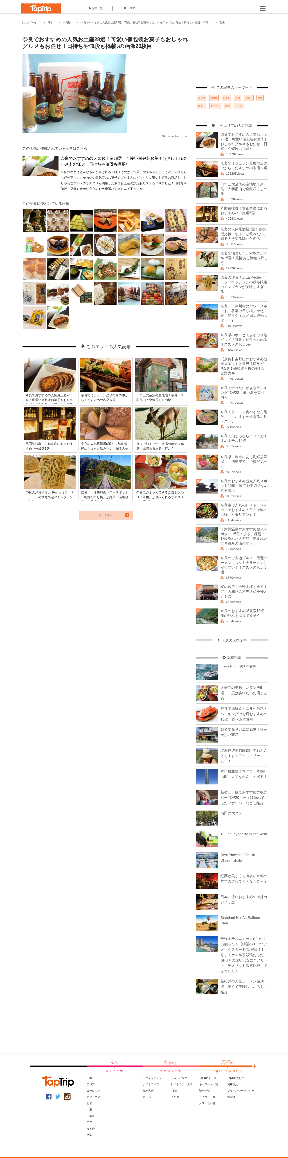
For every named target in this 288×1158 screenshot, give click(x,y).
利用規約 (232, 1084)
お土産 (214, 98)
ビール (238, 106)
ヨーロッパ (93, 1090)
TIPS (174, 1090)
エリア (131, 8)
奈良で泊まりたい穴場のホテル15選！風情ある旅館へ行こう (244, 258)
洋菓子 (201, 106)
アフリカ (92, 1122)
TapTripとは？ (236, 1078)
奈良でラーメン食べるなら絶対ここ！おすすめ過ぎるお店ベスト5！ (243, 416)
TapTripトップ (207, 1078)
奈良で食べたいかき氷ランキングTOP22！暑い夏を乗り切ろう (243, 392)
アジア (91, 1084)
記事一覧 (97, 8)
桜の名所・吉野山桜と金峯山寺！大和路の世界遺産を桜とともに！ (243, 591)
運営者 (231, 1097)
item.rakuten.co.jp (177, 136)
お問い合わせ (207, 1103)
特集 (89, 1134)
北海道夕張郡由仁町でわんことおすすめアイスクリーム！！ (243, 755)
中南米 (91, 1115)
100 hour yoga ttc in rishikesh (243, 834)
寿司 (227, 106)
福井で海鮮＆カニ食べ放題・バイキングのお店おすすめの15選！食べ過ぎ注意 (243, 714)
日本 (50, 22)
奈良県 (67, 22)
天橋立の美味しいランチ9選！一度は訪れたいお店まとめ (243, 693)
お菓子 (226, 98)
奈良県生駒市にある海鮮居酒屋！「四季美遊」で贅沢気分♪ (243, 461)
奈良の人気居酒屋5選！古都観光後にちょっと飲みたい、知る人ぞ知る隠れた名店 (243, 234)
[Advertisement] (232, 57)
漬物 (260, 98)
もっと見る (105, 515)
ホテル (147, 1097)
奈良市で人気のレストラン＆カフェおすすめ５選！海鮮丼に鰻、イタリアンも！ (243, 509)
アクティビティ (152, 1078)
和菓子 (248, 98)
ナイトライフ (151, 1084)
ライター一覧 (207, 1097)
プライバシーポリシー (240, 1090)
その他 (175, 1097)
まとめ (91, 1128)
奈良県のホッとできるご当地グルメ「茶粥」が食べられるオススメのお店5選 (243, 339)
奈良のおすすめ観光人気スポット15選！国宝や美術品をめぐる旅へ (244, 485)
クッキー (215, 106)
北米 (89, 1103)
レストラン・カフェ (183, 1084)
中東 (89, 1109)
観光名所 (148, 1090)
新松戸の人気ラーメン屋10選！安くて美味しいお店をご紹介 (243, 986)
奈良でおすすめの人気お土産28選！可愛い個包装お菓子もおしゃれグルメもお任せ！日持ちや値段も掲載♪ (145, 22)
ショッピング (179, 1078)
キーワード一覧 (208, 1084)
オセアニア (93, 1097)
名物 (237, 98)
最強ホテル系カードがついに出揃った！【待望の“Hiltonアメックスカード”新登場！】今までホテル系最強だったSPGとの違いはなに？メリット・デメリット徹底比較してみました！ (244, 955)
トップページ (29, 22)
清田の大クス (231, 813)
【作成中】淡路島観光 (238, 667)
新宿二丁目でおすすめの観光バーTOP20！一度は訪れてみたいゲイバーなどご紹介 (243, 797)
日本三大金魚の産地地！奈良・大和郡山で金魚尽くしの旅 (243, 189)
